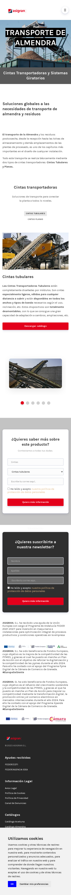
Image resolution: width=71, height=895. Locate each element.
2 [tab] (27, 403)
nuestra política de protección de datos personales (30, 490)
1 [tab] (22, 403)
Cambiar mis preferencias (34, 884)
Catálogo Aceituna (15, 821)
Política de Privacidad (16, 798)
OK (12, 884)
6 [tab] (48, 403)
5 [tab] (43, 403)
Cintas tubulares (35, 213)
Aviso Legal (11, 788)
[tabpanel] (35, 373)
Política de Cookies (15, 793)
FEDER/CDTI (11, 764)
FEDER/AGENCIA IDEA (16, 769)
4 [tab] (38, 403)
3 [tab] (33, 403)
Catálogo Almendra (15, 826)
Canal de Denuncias (15, 803)
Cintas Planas (35, 219)
